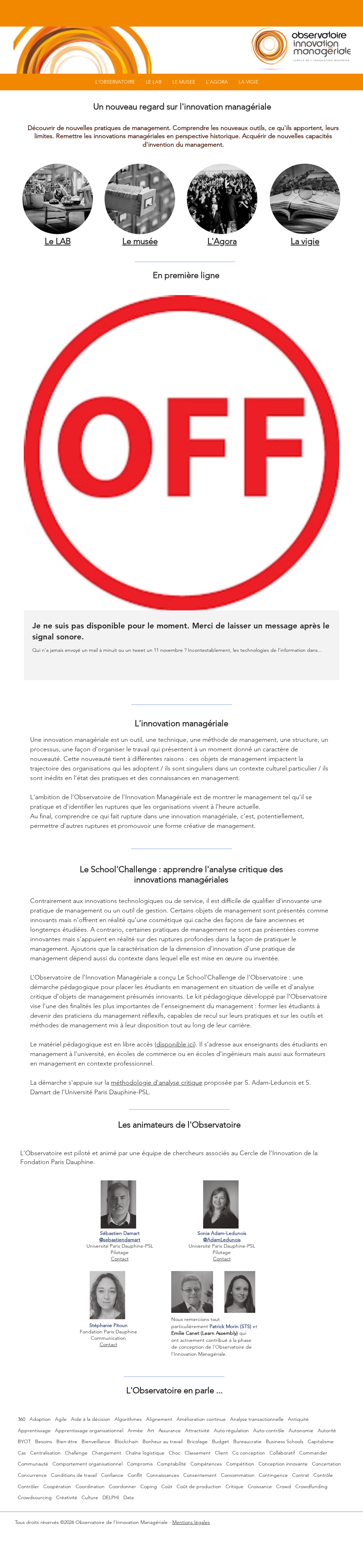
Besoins (43, 1441)
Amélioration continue (201, 1419)
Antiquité (298, 1419)
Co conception (248, 1453)
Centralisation (45, 1453)
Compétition (240, 1464)
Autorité (327, 1430)
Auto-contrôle (268, 1430)
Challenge (76, 1453)
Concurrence (32, 1475)
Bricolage (197, 1441)
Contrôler (28, 1486)
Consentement (200, 1475)
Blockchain (126, 1441)
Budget (220, 1441)
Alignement (159, 1419)
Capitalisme (321, 1441)
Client (221, 1453)
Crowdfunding (311, 1486)
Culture (90, 1497)
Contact (120, 1258)
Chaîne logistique (144, 1453)
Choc (174, 1453)
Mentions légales (191, 1522)
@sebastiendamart (119, 1239)
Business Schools (284, 1441)
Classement (198, 1453)
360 (21, 1419)
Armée (135, 1430)
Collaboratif (282, 1453)
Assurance (169, 1430)
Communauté (33, 1464)
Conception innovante (283, 1464)
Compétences (206, 1464)
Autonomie (301, 1430)
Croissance (260, 1486)
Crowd (283, 1486)
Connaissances (162, 1475)
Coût (166, 1486)
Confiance (112, 1475)
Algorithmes (128, 1419)
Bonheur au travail (163, 1441)
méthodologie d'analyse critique (156, 1082)
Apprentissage (34, 1430)
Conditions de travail (74, 1475)
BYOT (24, 1441)
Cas (22, 1453)
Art (150, 1430)
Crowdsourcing (35, 1497)
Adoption (40, 1419)
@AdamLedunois (222, 1239)
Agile (61, 1419)
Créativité (66, 1497)
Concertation (326, 1464)
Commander (313, 1453)
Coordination (90, 1486)
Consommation (238, 1475)
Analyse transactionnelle (257, 1419)
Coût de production (199, 1486)
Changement (106, 1453)
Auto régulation (231, 1430)
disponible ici (175, 1044)
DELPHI (110, 1497)
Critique (234, 1486)
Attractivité (197, 1430)
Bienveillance (96, 1441)
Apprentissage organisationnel (89, 1430)
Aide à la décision (90, 1419)
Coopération (57, 1486)
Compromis (140, 1464)
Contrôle (323, 1475)
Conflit (135, 1475)
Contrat (300, 1475)
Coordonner (122, 1486)
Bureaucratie (247, 1441)
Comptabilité (171, 1464)
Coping (148, 1486)
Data (128, 1497)
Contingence (273, 1475)
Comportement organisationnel (87, 1464)
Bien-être (66, 1441)
